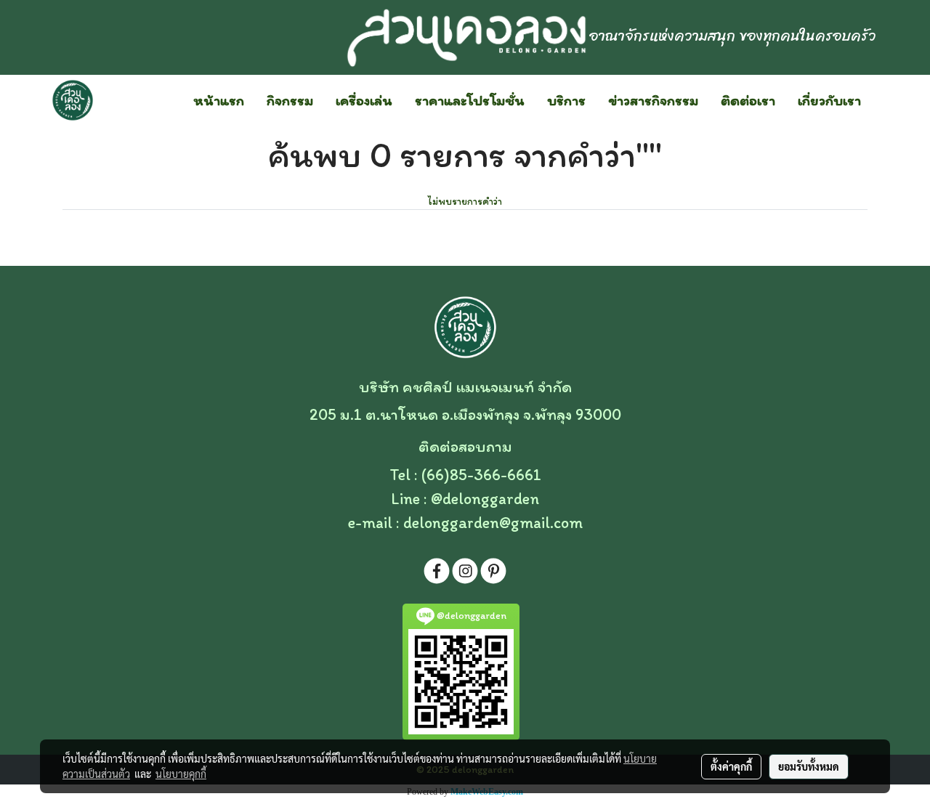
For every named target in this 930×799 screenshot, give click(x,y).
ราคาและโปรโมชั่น (470, 100)
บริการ (566, 100)
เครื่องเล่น (364, 100)
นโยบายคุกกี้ (180, 773)
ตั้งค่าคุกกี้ (731, 766)
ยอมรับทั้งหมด (808, 766)
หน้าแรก (218, 100)
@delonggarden (485, 498)
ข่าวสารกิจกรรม (653, 100)
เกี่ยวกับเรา (829, 100)
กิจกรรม (290, 100)
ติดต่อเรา (748, 100)
